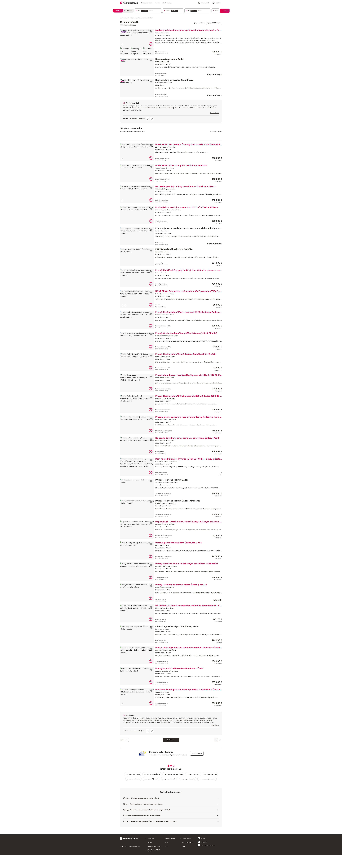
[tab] (118, 10)
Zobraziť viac (214, 113)
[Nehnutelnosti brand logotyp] (129, 3)
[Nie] (152, 119)
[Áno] (147, 119)
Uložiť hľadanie (215, 23)
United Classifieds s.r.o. (134, 846)
